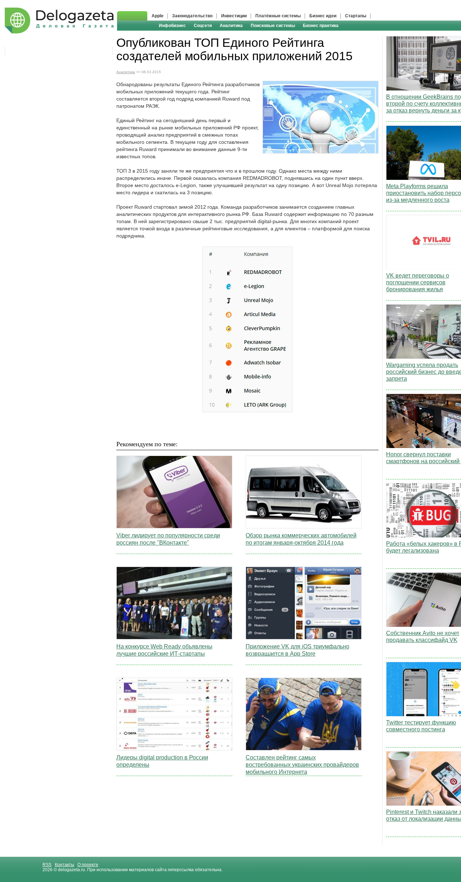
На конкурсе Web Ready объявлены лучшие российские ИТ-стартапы (164, 650)
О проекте (87, 864)
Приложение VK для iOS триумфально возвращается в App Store (297, 650)
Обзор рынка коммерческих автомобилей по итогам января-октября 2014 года (301, 539)
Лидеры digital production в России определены (162, 761)
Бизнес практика (321, 25)
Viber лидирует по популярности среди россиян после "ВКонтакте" (168, 539)
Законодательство (192, 15)
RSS (47, 864)
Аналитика (231, 25)
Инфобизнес (172, 25)
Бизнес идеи (322, 15)
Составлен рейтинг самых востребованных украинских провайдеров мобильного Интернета (302, 764)
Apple (158, 15)
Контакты (64, 864)
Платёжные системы (278, 15)
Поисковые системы (273, 25)
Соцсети (203, 25)
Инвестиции (234, 15)
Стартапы (355, 15)
